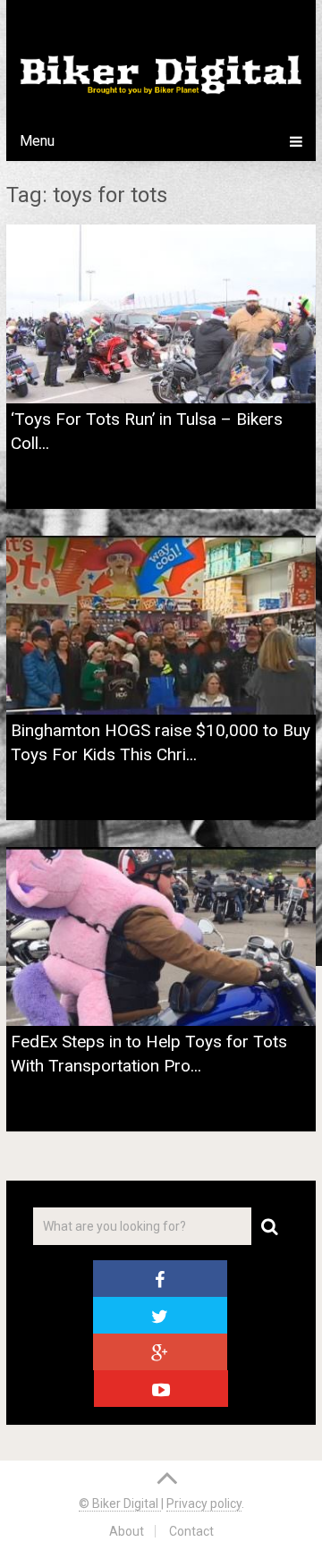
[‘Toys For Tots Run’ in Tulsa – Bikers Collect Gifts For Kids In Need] (161, 313)
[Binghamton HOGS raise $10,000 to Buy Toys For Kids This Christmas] (161, 625)
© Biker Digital (120, 1503)
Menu (37, 140)
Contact (191, 1531)
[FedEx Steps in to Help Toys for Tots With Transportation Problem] (161, 936)
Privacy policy (204, 1503)
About (126, 1531)
